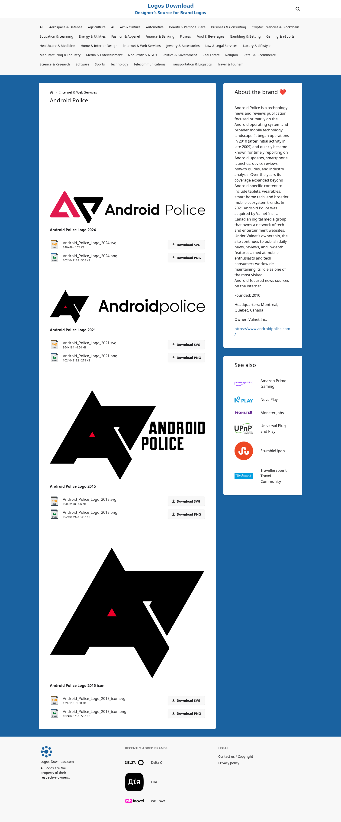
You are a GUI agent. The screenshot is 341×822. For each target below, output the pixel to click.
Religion (231, 55)
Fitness (185, 36)
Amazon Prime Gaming (273, 383)
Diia (154, 782)
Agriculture (97, 27)
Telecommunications (150, 64)
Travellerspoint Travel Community (274, 476)
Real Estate (211, 55)
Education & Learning (56, 36)
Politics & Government (180, 55)
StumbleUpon (273, 450)
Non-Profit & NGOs (142, 55)
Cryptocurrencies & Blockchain (275, 27)
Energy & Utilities (92, 36)
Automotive (155, 27)
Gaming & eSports (280, 36)
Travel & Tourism (230, 64)
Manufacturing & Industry (60, 55)
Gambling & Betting (245, 36)
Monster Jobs (272, 412)
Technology (119, 64)
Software (82, 64)
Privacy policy (228, 763)
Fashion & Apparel (125, 36)
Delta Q (157, 762)
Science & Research (55, 64)
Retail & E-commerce (260, 55)
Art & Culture (130, 27)
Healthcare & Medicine (57, 45)
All (42, 27)
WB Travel (158, 801)
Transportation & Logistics (191, 64)
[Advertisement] (127, 147)
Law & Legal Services (221, 45)
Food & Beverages (210, 36)
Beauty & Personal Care (187, 27)
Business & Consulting (228, 27)
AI (112, 27)
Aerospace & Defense (65, 27)
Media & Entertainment (104, 55)
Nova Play (269, 399)
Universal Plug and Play (273, 428)
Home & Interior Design (99, 45)
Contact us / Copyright (235, 756)
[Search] (297, 8)
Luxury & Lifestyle (256, 45)
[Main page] (51, 92)
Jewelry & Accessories (183, 45)
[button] (186, 257)
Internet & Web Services (142, 45)
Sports (100, 64)
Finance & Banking (159, 36)
